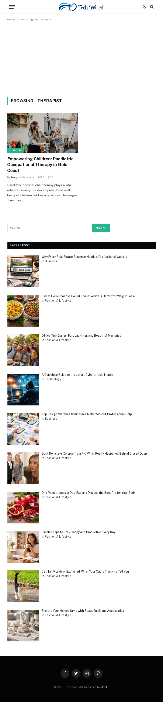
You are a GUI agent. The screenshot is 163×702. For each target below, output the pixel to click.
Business (15, 150)
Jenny (14, 177)
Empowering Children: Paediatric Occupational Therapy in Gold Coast (40, 164)
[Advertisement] (81, 58)
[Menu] (12, 7)
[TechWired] (81, 7)
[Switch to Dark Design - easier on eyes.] (144, 7)
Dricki (104, 687)
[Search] (151, 7)
